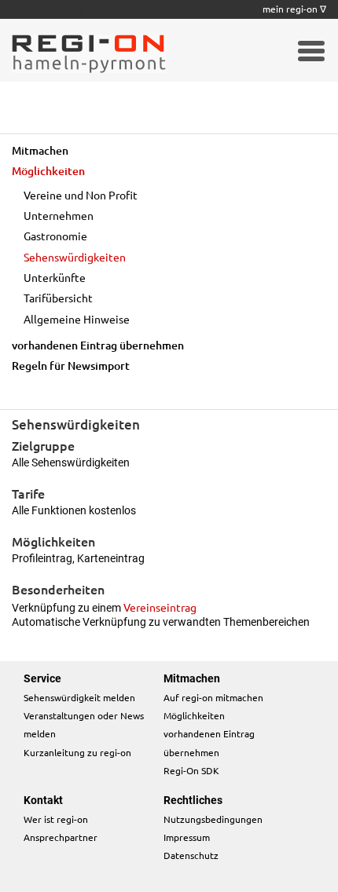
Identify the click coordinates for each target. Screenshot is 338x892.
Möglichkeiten (48, 170)
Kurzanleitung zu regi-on (77, 752)
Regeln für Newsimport (71, 365)
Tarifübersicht (58, 298)
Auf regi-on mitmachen (213, 697)
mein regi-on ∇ (294, 8)
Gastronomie (55, 235)
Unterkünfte (55, 277)
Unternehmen (59, 215)
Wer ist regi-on (56, 819)
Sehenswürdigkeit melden (79, 697)
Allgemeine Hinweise (77, 319)
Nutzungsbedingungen (213, 819)
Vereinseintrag (160, 607)
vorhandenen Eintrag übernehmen (98, 345)
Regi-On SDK (191, 770)
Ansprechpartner (60, 837)
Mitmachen (40, 150)
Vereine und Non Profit (81, 195)
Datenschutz (191, 855)
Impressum (186, 837)
